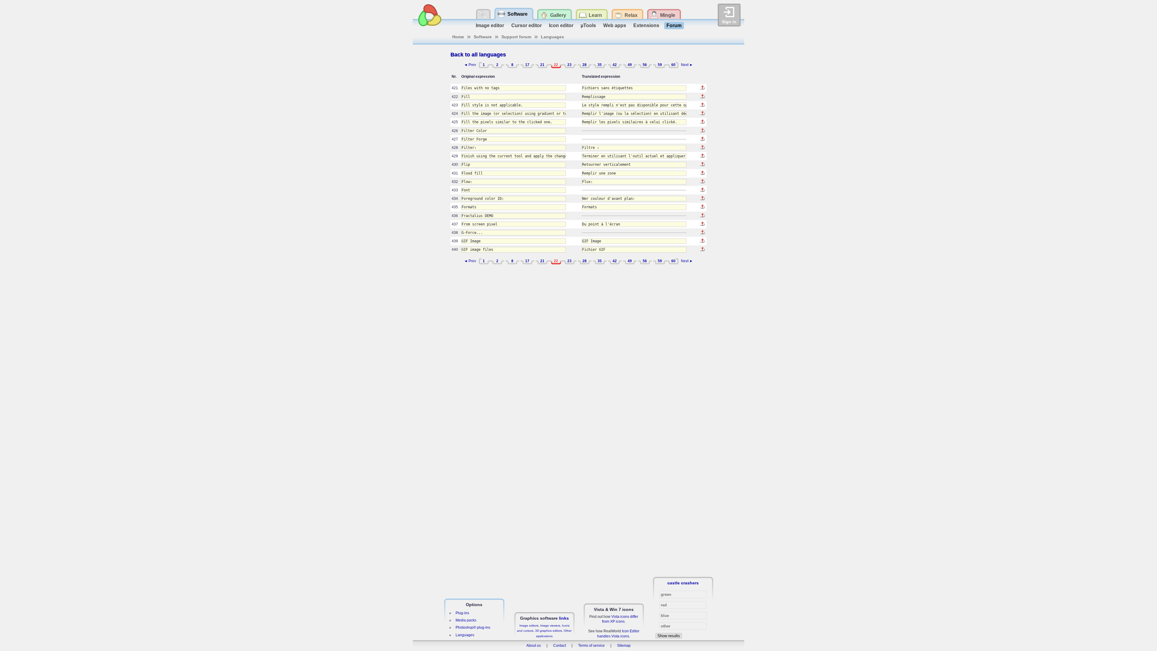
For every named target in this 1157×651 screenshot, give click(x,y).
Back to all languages (478, 55)
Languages (552, 36)
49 (630, 65)
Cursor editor (526, 25)
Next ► (687, 65)
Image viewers (550, 625)
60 (673, 65)
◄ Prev (470, 65)
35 (599, 65)
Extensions (646, 25)
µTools (588, 25)
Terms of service (591, 645)
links (564, 618)
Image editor (490, 25)
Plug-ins (462, 613)
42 (615, 65)
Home (458, 36)
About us (533, 645)
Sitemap (624, 645)
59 (660, 65)
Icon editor (561, 25)
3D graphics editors (548, 630)
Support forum (516, 36)
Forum (674, 25)
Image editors (528, 625)
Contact (559, 645)
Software (483, 36)
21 (542, 65)
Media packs (466, 620)
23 (569, 65)
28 (584, 65)
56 (645, 65)
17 (527, 65)
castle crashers (683, 582)
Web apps (614, 25)
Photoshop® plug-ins (473, 627)
